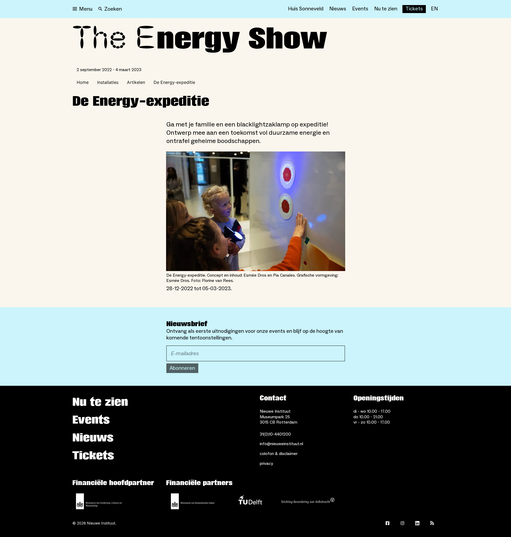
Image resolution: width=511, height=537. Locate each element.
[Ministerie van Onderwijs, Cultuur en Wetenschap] (99, 501)
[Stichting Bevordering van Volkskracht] (307, 501)
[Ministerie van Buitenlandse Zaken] (192, 501)
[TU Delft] (250, 501)
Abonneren (182, 368)
